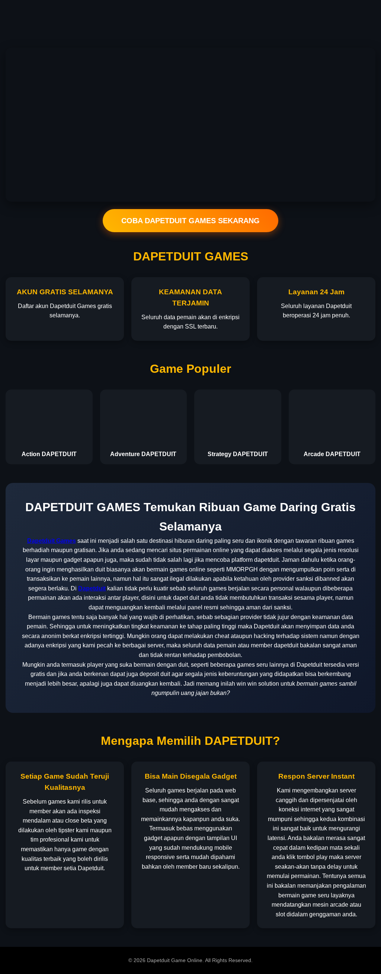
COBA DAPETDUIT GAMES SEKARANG (190, 221)
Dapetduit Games (51, 541)
